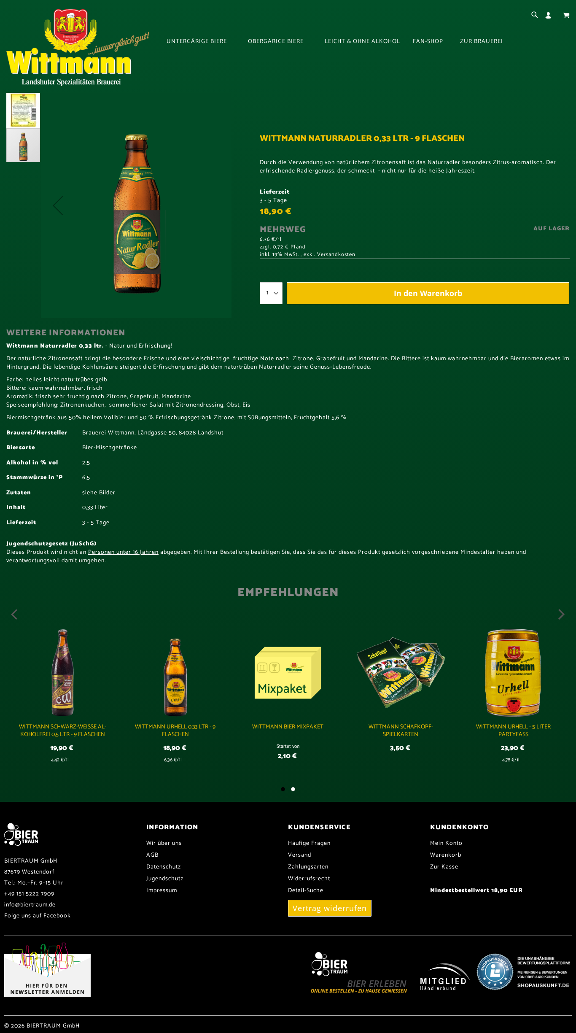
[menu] (368, 42)
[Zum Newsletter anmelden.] (47, 996)
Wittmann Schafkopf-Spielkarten (401, 730)
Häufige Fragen (309, 843)
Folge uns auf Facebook (37, 916)
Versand (299, 855)
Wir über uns (164, 843)
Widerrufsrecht (309, 879)
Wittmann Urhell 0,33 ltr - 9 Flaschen (175, 730)
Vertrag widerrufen (330, 908)
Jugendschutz (164, 879)
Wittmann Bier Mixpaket (287, 727)
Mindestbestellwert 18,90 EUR (476, 890)
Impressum (161, 890)
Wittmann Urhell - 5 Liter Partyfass (513, 730)
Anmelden (550, 15)
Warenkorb (445, 855)
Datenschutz (163, 867)
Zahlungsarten (308, 867)
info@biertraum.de (30, 905)
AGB (152, 855)
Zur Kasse (444, 867)
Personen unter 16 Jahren (123, 552)
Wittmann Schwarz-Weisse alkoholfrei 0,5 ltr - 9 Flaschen (62, 730)
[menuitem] (201, 42)
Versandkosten (336, 254)
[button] (58, 205)
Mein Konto (446, 843)
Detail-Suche (305, 890)
